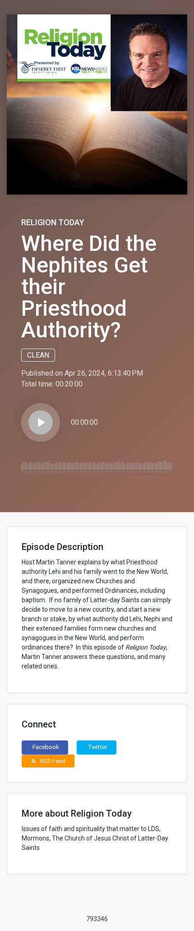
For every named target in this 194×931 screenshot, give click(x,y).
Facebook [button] (45, 746)
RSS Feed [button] (48, 760)
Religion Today (52, 222)
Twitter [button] (97, 746)
